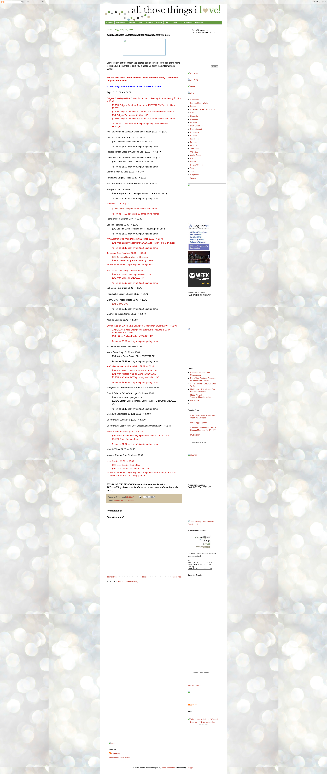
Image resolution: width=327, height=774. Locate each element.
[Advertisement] (195, 618)
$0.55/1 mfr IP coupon (122, 208)
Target (140, 23)
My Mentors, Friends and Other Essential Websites (203, 390)
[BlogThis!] (147, 497)
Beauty (193, 106)
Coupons (109, 23)
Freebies (132, 23)
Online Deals (120, 23)
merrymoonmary (168, 768)
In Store (193, 145)
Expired (174, 23)
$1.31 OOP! (195, 435)
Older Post (176, 577)
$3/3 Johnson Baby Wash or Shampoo (130, 257)
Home (144, 577)
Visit (194, 685)
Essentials (194, 132)
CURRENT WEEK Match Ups (202, 109)
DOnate (193, 122)
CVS (166, 23)
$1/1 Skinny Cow (120, 304)
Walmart (193, 178)
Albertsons (194, 100)
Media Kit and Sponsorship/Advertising (200, 396)
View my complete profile (119, 757)
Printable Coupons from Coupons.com (200, 374)
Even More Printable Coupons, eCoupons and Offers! (203, 379)
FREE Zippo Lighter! (198, 423)
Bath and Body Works (199, 103)
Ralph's (117, 501)
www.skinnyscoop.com (199, 442)
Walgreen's (199, 23)
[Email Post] (140, 497)
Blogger (190, 768)
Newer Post (112, 577)
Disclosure (194, 400)
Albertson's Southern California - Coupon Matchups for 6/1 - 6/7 (203, 429)
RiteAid (159, 23)
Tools (192, 171)
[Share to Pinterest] (154, 497)
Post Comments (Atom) (128, 581)
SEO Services (203, 725)
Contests (149, 23)
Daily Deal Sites (196, 126)
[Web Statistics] (193, 705)
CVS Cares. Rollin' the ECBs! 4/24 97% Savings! (202, 416)
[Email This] (144, 497)
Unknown (115, 754)
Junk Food (194, 149)
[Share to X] (149, 497)
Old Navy (194, 152)
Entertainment (196, 129)
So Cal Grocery (186, 23)
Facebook (194, 139)
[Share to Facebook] (151, 497)
